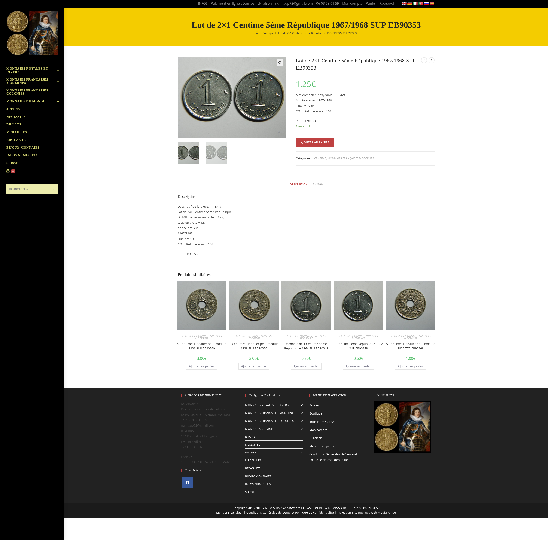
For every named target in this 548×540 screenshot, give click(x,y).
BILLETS (250, 452)
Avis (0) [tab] (318, 184)
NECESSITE (252, 444)
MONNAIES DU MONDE (261, 429)
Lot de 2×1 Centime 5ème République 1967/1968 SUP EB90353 (317, 33)
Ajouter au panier (315, 142)
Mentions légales (321, 446)
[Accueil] (257, 33)
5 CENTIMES (188, 336)
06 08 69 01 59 (327, 3)
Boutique (315, 413)
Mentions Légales (228, 512)
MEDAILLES (253, 460)
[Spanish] (432, 4)
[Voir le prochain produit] (432, 60)
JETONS (250, 437)
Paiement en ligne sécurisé (232, 3)
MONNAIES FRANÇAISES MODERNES (350, 158)
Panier (371, 3)
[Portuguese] (420, 4)
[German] (409, 4)
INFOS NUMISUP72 (258, 484)
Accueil (314, 405)
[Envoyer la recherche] (52, 189)
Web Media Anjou (383, 512)
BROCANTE (252, 468)
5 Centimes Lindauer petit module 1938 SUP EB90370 (253, 346)
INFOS (203, 3)
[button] (280, 62)
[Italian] (415, 4)
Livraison (264, 3)
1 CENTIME (319, 158)
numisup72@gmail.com (294, 3)
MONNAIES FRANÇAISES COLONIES (269, 421)
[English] (404, 4)
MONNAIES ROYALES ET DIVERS (267, 405)
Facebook (387, 3)
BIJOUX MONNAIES (258, 476)
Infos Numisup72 (321, 422)
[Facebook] (187, 482)
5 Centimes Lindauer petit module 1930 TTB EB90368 (410, 346)
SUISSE (250, 492)
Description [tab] (299, 184)
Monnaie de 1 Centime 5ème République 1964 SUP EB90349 (306, 346)
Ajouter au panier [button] (201, 366)
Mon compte (352, 3)
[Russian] (426, 4)
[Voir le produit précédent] (424, 60)
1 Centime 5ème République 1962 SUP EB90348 (358, 346)
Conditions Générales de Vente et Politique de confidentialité (290, 512)
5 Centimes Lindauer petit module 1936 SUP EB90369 (201, 346)
